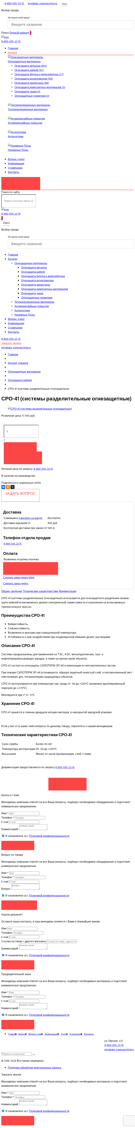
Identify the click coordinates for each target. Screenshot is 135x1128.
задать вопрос (20, 494)
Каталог (12, 53)
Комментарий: (9, 829)
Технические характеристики (40, 591)
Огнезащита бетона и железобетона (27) (39, 74)
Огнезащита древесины (35, 285)
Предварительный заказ (30, 567)
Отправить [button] (18, 965)
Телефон (7, 818)
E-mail (5, 822)
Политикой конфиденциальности (49, 836)
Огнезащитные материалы (24, 61)
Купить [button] (20, 447)
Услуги (64, 1034)
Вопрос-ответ (16, 159)
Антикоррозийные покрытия (25, 123)
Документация (67, 591)
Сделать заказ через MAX (19, 577)
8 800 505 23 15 (13, 544)
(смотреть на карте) (30, 518)
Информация (16, 163)
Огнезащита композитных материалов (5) (39, 87)
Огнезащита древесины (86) (31, 83)
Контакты (13, 172)
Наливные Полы (18, 150)
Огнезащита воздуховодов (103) (33, 79)
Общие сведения (11, 591)
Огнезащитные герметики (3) (31, 96)
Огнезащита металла (34, 268)
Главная (13, 48)
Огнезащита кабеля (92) (29, 70)
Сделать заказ (67, 782)
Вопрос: (6, 889)
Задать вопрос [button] (19, 905)
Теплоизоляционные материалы (28, 109)
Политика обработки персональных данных (34, 1068)
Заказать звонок (21, 182)
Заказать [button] (18, 845)
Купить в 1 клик (23, 456)
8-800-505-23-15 (43, 469)
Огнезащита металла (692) (30, 66)
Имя (4, 813)
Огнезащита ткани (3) (27, 92)
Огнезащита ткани (32, 293)
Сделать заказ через (16, 583)
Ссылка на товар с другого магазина (24, 941)
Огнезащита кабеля (33, 272)
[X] (12, 487)
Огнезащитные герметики (36, 298)
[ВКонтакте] (3, 487)
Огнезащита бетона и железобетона (43, 276)
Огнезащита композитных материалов (44, 289)
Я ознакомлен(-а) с (37, 836)
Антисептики (15, 136)
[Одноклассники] (8, 487)
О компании (15, 168)
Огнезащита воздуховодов (37, 280)
